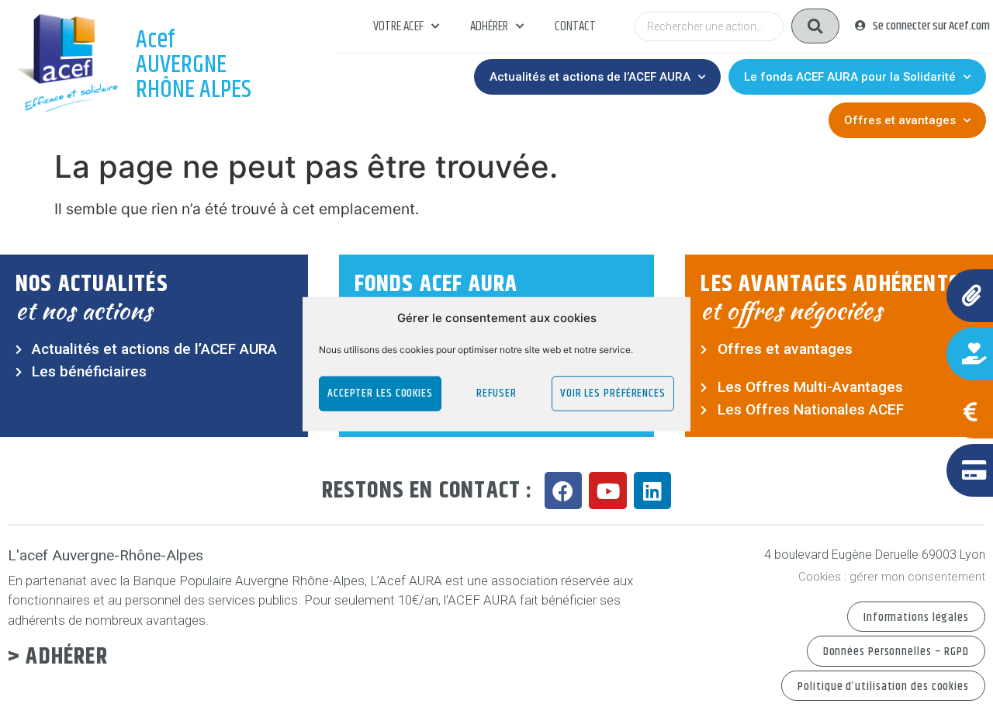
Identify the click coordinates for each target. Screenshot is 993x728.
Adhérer (489, 26)
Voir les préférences (613, 393)
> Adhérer (58, 656)
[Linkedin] (653, 491)
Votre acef (398, 26)
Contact (575, 26)
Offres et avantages (900, 120)
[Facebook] (564, 491)
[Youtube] (608, 491)
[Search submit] (815, 26)
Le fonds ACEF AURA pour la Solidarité (850, 77)
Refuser (496, 393)
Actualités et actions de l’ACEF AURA (590, 77)
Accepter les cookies (380, 393)
